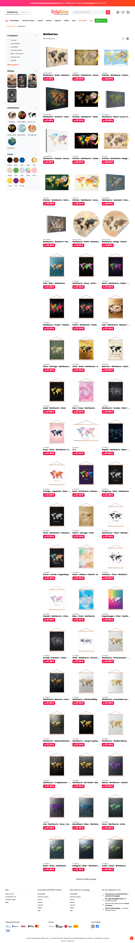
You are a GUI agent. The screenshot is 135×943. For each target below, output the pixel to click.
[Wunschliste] (122, 12)
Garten (40, 902)
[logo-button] (92, 926)
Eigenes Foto (26, 12)
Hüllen (40, 908)
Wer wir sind (9, 894)
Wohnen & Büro (43, 897)
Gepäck (40, 905)
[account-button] (118, 12)
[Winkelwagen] (128, 12)
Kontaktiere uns (10, 897)
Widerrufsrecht (98, 938)
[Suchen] (108, 12)
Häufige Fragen (10, 900)
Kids (39, 911)
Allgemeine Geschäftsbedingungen (75, 938)
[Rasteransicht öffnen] (128, 39)
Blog (6, 902)
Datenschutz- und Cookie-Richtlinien (52, 938)
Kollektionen (12, 12)
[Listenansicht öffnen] (123, 39)
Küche (40, 900)
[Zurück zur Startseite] (6, 21)
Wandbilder (41, 894)
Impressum (90, 938)
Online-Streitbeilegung (33, 938)
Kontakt (106, 938)
